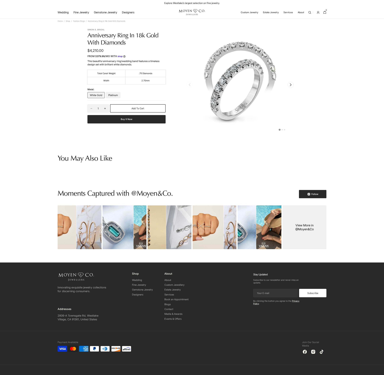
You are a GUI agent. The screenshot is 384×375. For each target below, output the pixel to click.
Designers (137, 294)
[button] (309, 12)
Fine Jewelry (139, 284)
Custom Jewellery (174, 284)
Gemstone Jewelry (142, 289)
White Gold (97, 96)
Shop (68, 21)
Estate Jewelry (172, 289)
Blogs (167, 304)
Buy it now (126, 119)
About (167, 280)
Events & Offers (173, 318)
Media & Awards (173, 313)
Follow (314, 194)
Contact (168, 309)
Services (169, 294)
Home (60, 21)
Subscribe (312, 293)
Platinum (114, 96)
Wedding (137, 280)
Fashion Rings (79, 21)
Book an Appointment (176, 299)
